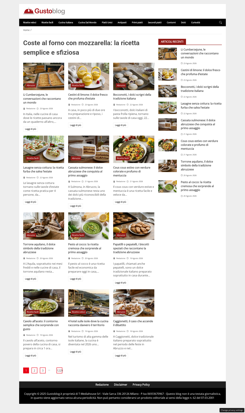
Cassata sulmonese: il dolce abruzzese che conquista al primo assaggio (85, 171)
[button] (220, 22)
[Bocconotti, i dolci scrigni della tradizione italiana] (133, 76)
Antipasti (122, 22)
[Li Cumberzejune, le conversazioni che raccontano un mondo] (43, 76)
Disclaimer (120, 384)
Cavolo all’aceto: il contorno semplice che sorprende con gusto (41, 325)
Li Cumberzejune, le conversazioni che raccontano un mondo (42, 98)
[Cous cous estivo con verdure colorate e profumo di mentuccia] (133, 149)
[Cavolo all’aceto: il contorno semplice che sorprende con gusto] (43, 303)
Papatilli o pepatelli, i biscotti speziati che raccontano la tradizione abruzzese (131, 248)
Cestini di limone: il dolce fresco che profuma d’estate (88, 96)
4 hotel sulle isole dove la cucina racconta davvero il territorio (88, 323)
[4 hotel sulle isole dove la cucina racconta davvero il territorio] (88, 303)
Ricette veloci (29, 22)
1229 (59, 370)
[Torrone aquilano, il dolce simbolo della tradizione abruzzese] (43, 226)
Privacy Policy (141, 384)
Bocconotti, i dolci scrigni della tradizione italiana (132, 96)
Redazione (102, 384)
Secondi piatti (155, 22)
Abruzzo (31, 85)
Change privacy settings (232, 410)
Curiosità (195, 22)
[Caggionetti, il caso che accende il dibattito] (133, 303)
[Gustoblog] (44, 11)
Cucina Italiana (65, 22)
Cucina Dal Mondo (87, 22)
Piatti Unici (107, 22)
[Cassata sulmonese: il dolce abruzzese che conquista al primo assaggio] (88, 149)
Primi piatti (137, 22)
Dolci (183, 22)
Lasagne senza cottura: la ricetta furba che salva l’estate (43, 169)
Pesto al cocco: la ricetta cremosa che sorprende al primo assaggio (84, 248)
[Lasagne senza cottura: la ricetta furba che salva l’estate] (43, 149)
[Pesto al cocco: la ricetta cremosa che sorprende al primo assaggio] (88, 226)
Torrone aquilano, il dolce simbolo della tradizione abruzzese (39, 248)
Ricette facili (47, 22)
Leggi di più (30, 128)
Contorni (171, 22)
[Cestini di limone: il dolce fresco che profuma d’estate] (88, 76)
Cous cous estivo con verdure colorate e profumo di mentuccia (131, 171)
